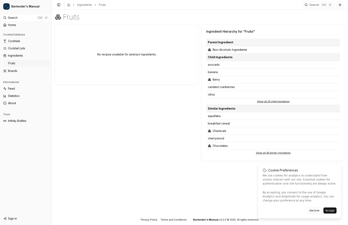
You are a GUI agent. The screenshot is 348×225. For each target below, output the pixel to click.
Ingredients (84, 4)
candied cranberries (221, 87)
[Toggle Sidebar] (51, 112)
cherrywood (216, 138)
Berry (216, 79)
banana (213, 72)
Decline (314, 210)
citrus (211, 94)
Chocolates (220, 145)
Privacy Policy (149, 219)
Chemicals (219, 131)
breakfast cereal (219, 123)
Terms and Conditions (174, 219)
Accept (330, 210)
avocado (214, 64)
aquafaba (214, 116)
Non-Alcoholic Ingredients (230, 49)
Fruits (102, 4)
